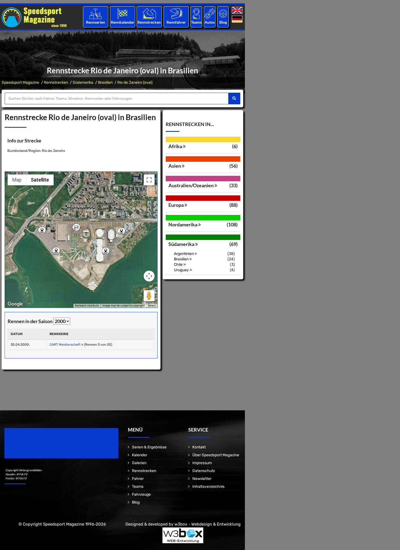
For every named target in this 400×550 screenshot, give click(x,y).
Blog (223, 22)
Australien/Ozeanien (191, 185)
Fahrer (138, 478)
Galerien (139, 463)
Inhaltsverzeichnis (208, 486)
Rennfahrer (176, 22)
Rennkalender (122, 22)
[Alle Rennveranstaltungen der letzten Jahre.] (122, 13)
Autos (210, 22)
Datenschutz (203, 470)
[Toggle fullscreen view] (149, 179)
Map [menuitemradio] (16, 180)
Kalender (139, 455)
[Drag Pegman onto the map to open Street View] (149, 295)
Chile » (180, 264)
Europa (176, 205)
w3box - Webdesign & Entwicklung (207, 524)
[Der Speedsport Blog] (223, 13)
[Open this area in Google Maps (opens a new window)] (15, 304)
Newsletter (201, 478)
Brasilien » (183, 259)
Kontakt (199, 447)
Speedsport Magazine (20, 82)
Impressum (202, 463)
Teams (196, 22)
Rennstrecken (149, 22)
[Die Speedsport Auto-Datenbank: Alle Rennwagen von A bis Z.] (209, 13)
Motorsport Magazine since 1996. (35, 447)
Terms (152, 305)
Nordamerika (183, 224)
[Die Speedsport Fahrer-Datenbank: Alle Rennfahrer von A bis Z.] (176, 13)
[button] (76, 227)
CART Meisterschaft (65, 344)
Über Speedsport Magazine (215, 455)
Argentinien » (185, 253)
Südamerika (83, 82)
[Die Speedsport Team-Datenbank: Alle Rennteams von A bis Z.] (196, 13)
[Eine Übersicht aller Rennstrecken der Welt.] (149, 13)
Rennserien (95, 22)
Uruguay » (183, 270)
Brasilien (105, 82)
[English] (238, 10)
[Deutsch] (238, 19)
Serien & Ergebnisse (149, 447)
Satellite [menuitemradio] (40, 180)
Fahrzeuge (141, 494)
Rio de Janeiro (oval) (135, 82)
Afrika (175, 146)
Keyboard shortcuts (87, 305)
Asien (175, 166)
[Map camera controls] (149, 276)
